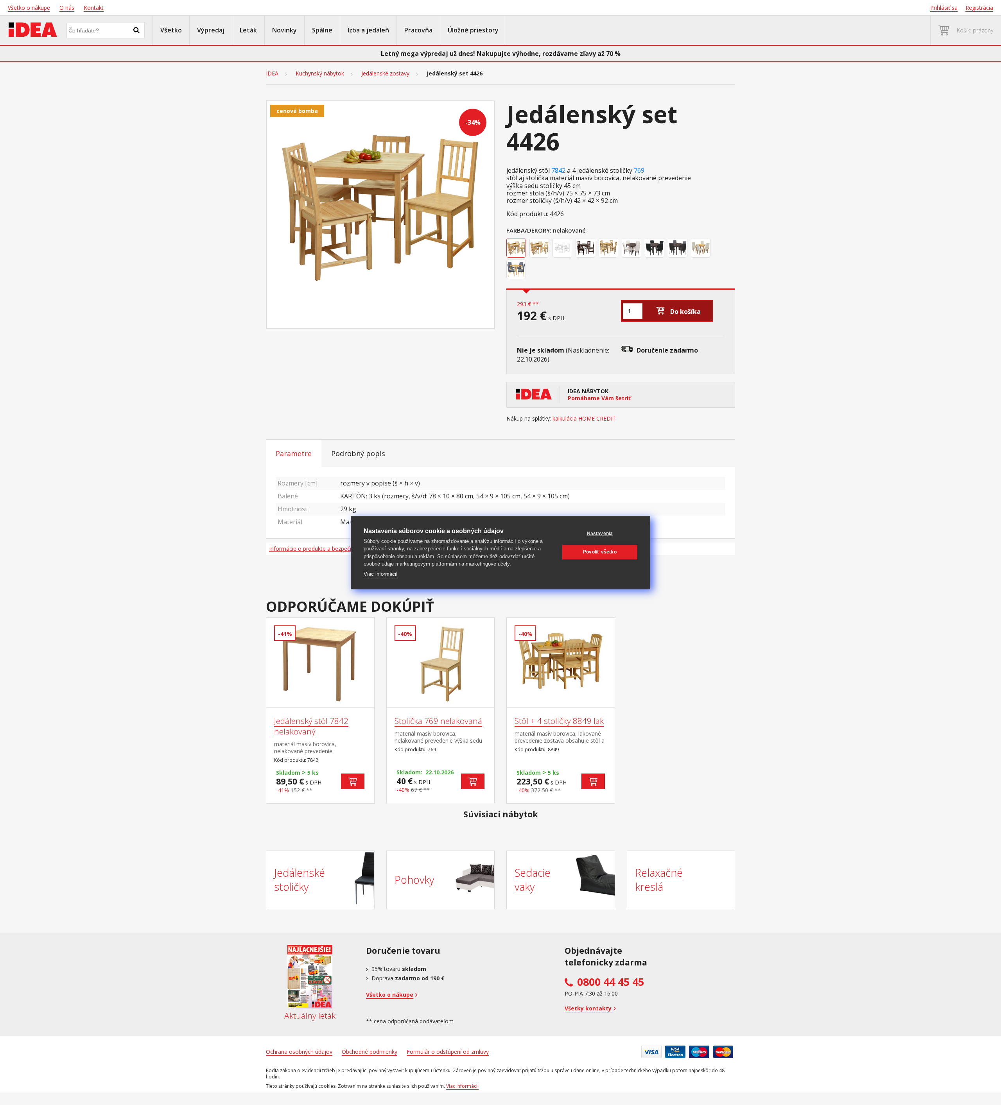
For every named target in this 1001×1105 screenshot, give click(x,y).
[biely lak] (563, 248)
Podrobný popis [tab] (358, 453)
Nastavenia (600, 533)
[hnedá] (678, 248)
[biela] (701, 248)
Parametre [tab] (294, 453)
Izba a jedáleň (368, 30)
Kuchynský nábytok (320, 73)
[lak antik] (609, 248)
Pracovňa (418, 30)
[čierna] (655, 248)
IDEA (272, 73)
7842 (558, 170)
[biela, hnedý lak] (632, 248)
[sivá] (517, 270)
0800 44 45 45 (610, 982)
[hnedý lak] (586, 248)
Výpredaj (210, 30)
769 (639, 170)
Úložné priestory (473, 30)
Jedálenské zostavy (385, 73)
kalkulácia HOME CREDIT (584, 418)
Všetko (171, 30)
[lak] (540, 248)
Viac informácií (381, 574)
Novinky (284, 30)
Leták (248, 30)
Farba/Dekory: (528, 230)
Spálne (322, 30)
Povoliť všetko (600, 552)
